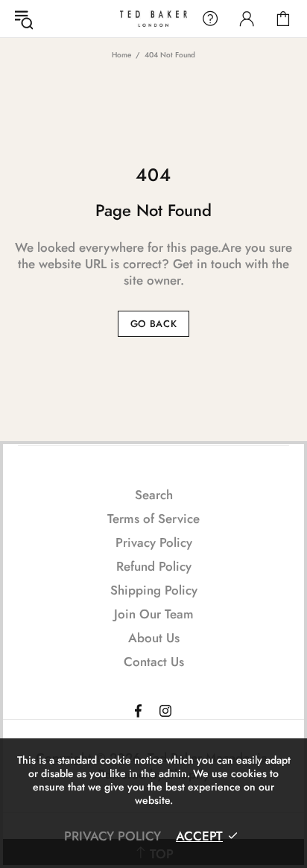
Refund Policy (154, 566)
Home (121, 54)
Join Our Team (154, 614)
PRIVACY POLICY (112, 836)
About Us (154, 638)
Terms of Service (153, 518)
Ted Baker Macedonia (153, 18)
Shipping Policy (153, 590)
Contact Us (154, 661)
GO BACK (153, 324)
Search (154, 495)
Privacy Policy (153, 542)
